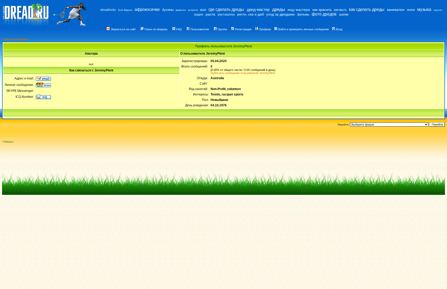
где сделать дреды (226, 9)
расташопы (226, 14)
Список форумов (15, 39)
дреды (278, 9)
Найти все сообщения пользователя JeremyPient (243, 73)
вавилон (181, 10)
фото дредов (324, 14)
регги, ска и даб (250, 14)
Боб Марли (125, 10)
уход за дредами (280, 14)
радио (198, 14)
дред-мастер (258, 9)
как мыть (340, 10)
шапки (343, 14)
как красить (322, 10)
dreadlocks (108, 10)
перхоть (438, 10)
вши (203, 10)
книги (411, 10)
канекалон (396, 10)
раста (210, 14)
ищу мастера (299, 10)
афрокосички (147, 9)
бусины (168, 10)
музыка (424, 9)
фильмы (303, 14)
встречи (193, 10)
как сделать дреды (366, 9)
